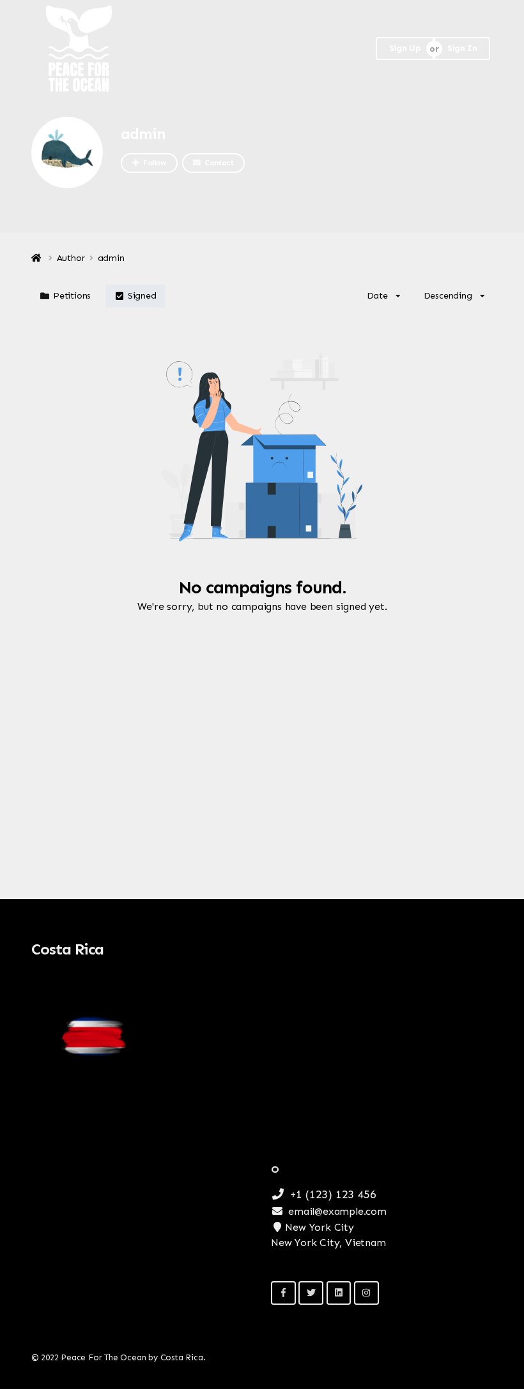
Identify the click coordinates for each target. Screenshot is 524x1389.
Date (377, 295)
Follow (154, 162)
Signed (142, 295)
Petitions (72, 295)
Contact (218, 162)
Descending (448, 295)
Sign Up (404, 48)
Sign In (462, 48)
